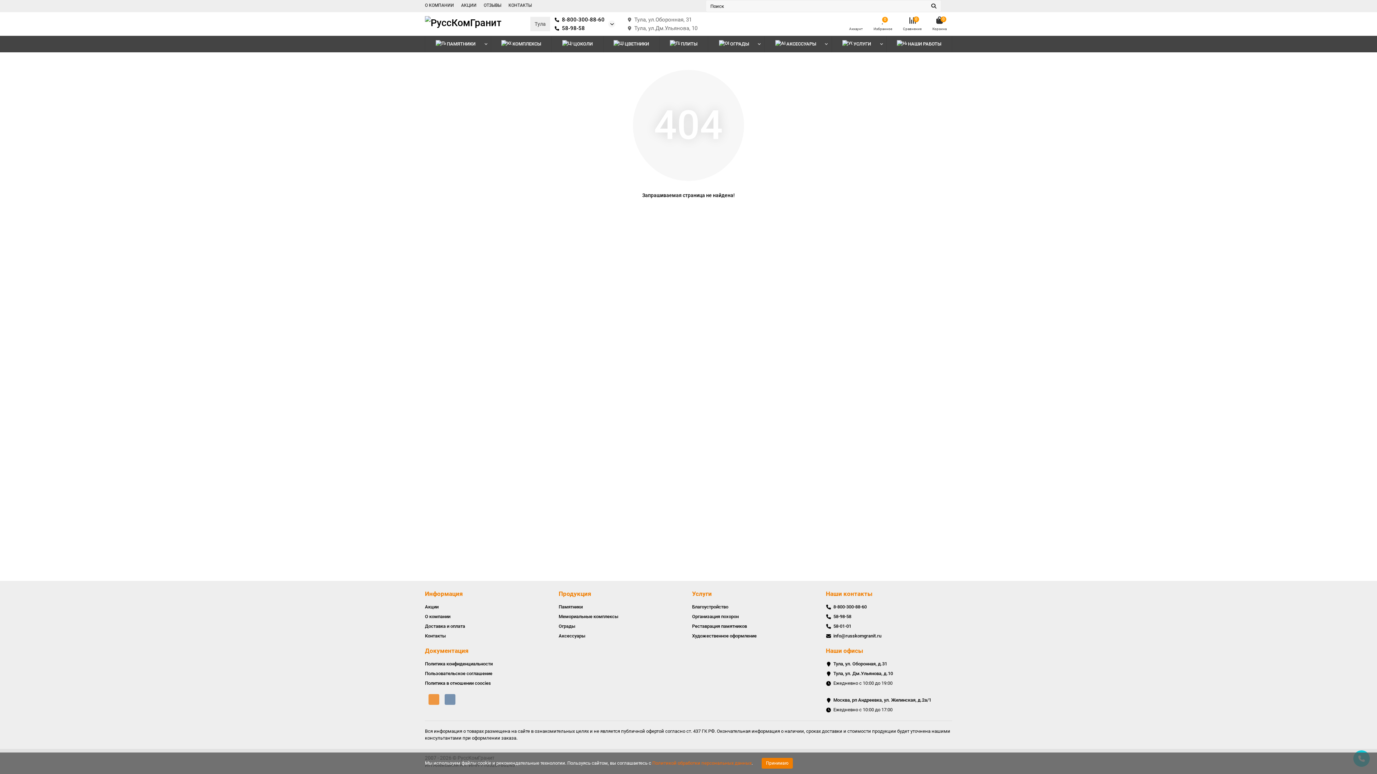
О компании (437, 616)
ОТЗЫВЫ (492, 5)
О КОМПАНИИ (439, 5)
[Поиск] (934, 6)
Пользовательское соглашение (458, 673)
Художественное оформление (724, 636)
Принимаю (777, 763)
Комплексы (526, 44)
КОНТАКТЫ (520, 5)
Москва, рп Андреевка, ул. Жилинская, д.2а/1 (882, 700)
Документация (447, 650)
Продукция (575, 593)
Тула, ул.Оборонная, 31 (663, 19)
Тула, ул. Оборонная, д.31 (860, 663)
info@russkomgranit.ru (857, 636)
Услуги (702, 593)
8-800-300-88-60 (583, 19)
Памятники (461, 44)
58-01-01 (842, 626)
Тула (540, 24)
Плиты (689, 44)
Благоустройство (710, 607)
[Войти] (856, 21)
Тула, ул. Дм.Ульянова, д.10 (863, 673)
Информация (444, 593)
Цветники (637, 44)
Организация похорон (715, 616)
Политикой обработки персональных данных (702, 763)
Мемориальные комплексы (588, 616)
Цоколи (583, 44)
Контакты (435, 636)
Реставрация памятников (719, 626)
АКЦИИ (469, 5)
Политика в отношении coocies (458, 683)
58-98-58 (573, 28)
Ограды (739, 44)
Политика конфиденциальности (459, 663)
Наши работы (924, 44)
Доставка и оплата (445, 626)
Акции (432, 607)
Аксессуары (801, 44)
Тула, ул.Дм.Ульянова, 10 (665, 28)
